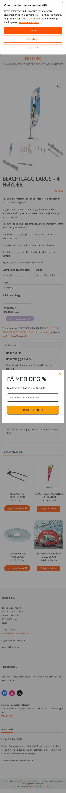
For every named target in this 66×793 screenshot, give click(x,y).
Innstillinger (33, 38)
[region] (33, 27)
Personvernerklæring (29, 22)
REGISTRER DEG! (33, 409)
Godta (33, 30)
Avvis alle (33, 47)
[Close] (63, 3)
